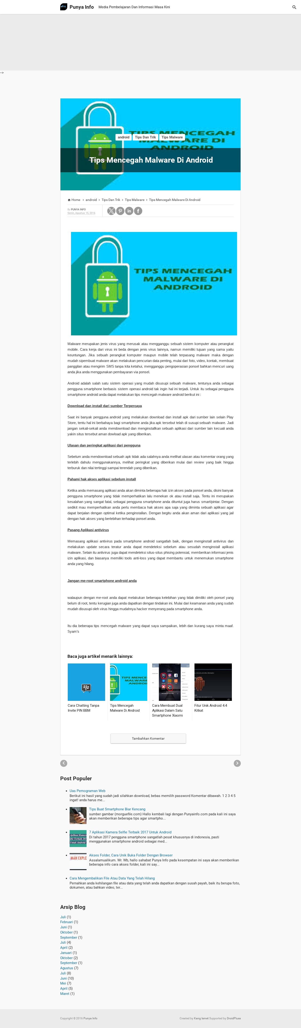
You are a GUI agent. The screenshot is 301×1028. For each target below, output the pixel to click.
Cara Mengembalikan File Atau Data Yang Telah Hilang (112, 878)
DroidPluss (234, 1018)
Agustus (66, 968)
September (68, 937)
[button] (111, 211)
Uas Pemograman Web (87, 791)
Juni (63, 927)
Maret (64, 994)
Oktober (66, 932)
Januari (66, 953)
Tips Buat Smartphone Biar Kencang (117, 809)
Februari (66, 922)
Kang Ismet (201, 1018)
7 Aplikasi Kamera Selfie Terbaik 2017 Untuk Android (130, 832)
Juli (63, 917)
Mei (63, 983)
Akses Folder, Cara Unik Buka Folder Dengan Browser (131, 855)
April (63, 948)
